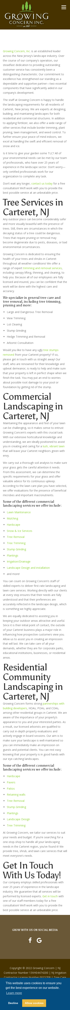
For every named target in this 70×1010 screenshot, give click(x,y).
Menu (63, 7)
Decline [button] (13, 1003)
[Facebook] (30, 940)
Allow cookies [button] (34, 1003)
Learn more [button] (14, 993)
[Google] (39, 940)
